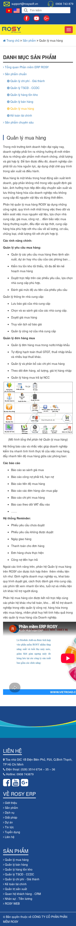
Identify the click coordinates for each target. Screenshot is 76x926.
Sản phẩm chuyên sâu (19, 122)
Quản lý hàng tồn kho (24, 95)
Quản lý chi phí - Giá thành (27, 81)
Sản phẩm (29, 40)
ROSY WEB (12, 903)
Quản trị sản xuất (15, 889)
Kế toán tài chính (21, 115)
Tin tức (9, 827)
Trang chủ (12, 40)
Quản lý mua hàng (22, 108)
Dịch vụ (9, 812)
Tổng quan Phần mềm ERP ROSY (26, 67)
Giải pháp (10, 817)
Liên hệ (9, 837)
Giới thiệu (10, 803)
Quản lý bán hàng (21, 102)
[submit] (26, 10)
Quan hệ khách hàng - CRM (22, 894)
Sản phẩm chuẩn (15, 74)
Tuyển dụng (12, 832)
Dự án (8, 822)
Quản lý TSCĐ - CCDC (25, 88)
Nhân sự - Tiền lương (18, 899)
